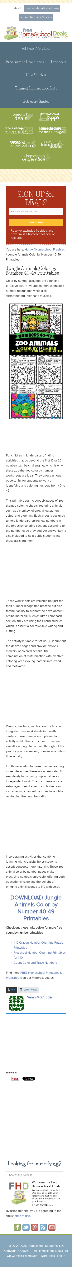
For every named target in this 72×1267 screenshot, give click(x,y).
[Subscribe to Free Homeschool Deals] (43, 1229)
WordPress (48, 1256)
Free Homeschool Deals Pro (49, 1251)
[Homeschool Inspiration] (36, 160)
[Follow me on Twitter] (26, 1229)
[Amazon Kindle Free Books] (19, 131)
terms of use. (22, 1216)
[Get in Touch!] (52, 1229)
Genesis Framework (25, 1256)
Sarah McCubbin (39, 997)
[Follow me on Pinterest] (35, 1229)
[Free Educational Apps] (49, 117)
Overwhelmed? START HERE (42, 8)
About (17, 8)
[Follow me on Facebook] (17, 1229)
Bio (13, 990)
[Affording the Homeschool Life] (22, 144)
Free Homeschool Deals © (36, 32)
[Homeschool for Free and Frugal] (53, 131)
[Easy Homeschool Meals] (52, 144)
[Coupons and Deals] (23, 117)
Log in (61, 1256)
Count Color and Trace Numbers (35, 962)
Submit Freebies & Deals (36, 17)
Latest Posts (30, 990)
